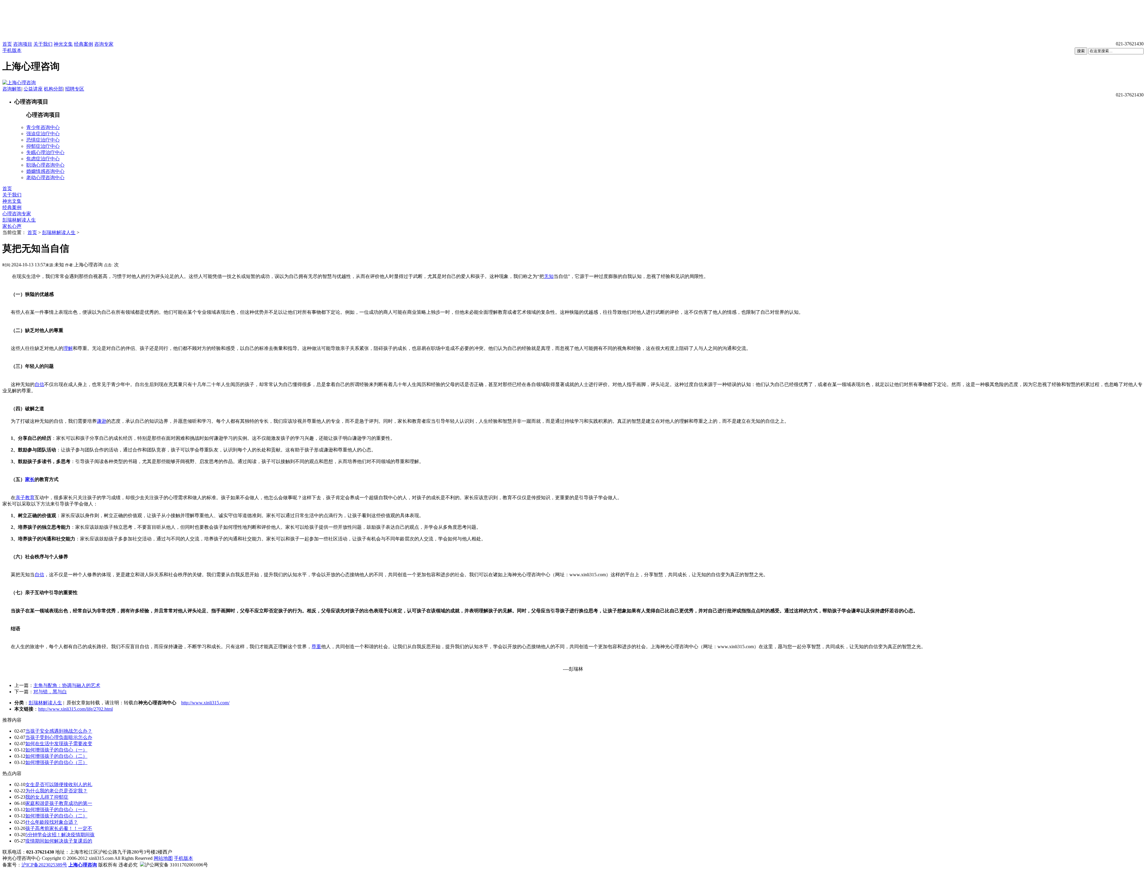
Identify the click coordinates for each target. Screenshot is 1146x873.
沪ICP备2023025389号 (44, 864)
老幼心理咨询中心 (45, 177)
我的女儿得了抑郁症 (46, 797)
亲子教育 (25, 497)
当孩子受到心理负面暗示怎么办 (58, 737)
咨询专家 (103, 44)
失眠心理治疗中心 (45, 152)
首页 (7, 44)
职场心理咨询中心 (45, 164)
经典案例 (83, 44)
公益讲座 (33, 88)
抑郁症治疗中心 (43, 146)
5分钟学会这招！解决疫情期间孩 (60, 834)
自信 (39, 384)
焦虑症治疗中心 (43, 158)
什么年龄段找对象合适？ (51, 822)
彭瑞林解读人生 (19, 219)
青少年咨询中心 (43, 127)
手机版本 (11, 50)
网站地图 (163, 858)
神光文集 (63, 44)
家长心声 (11, 226)
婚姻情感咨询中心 (45, 171)
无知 (549, 276)
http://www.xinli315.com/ (205, 702)
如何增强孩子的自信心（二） (56, 756)
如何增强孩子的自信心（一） (56, 749)
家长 (30, 479)
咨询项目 (22, 44)
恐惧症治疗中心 (43, 139)
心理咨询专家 (16, 213)
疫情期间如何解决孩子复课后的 (58, 840)
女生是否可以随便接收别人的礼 (58, 784)
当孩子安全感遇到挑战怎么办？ (58, 731)
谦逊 (101, 421)
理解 (68, 348)
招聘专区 (74, 88)
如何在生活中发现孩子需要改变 (58, 743)
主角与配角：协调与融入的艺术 (66, 685)
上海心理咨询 (82, 864)
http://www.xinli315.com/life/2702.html (75, 708)
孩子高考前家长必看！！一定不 (58, 828)
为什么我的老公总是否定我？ (56, 790)
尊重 (316, 646)
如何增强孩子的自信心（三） (56, 762)
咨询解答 (11, 88)
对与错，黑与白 (50, 691)
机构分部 (53, 88)
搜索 (1081, 51)
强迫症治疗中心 (43, 133)
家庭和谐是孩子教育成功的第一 (58, 803)
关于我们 (43, 44)
